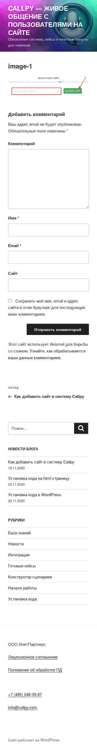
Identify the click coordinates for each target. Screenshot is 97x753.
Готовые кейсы (22, 565)
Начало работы (22, 587)
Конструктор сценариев (30, 576)
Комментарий (21, 143)
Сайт (13, 273)
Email (14, 245)
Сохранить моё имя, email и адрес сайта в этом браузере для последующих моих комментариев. (46, 307)
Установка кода (22, 598)
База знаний (19, 532)
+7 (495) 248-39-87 (25, 694)
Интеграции (19, 554)
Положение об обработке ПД (35, 669)
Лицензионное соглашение (33, 657)
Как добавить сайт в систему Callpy (41, 461)
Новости (16, 543)
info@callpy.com (22, 707)
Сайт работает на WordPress (33, 740)
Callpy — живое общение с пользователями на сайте (45, 20)
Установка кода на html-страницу (39, 478)
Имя (13, 218)
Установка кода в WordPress (34, 494)
